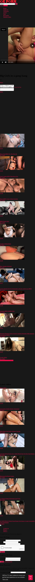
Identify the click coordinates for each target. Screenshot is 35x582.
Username (2, 540)
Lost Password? (8, 561)
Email (1, 542)
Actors (5, 12)
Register (5, 5)
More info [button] (5, 579)
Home (4, 8)
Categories (6, 11)
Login (1, 5)
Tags (4, 14)
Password (2, 544)
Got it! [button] (31, 577)
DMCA (5, 531)
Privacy (5, 530)
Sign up (2, 552)
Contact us (6, 528)
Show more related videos (6, 360)
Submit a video (7, 17)
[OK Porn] (8, 2)
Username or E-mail (5, 572)
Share (1, 82)
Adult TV (5, 9)
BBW (1, 92)
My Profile (6, 15)
